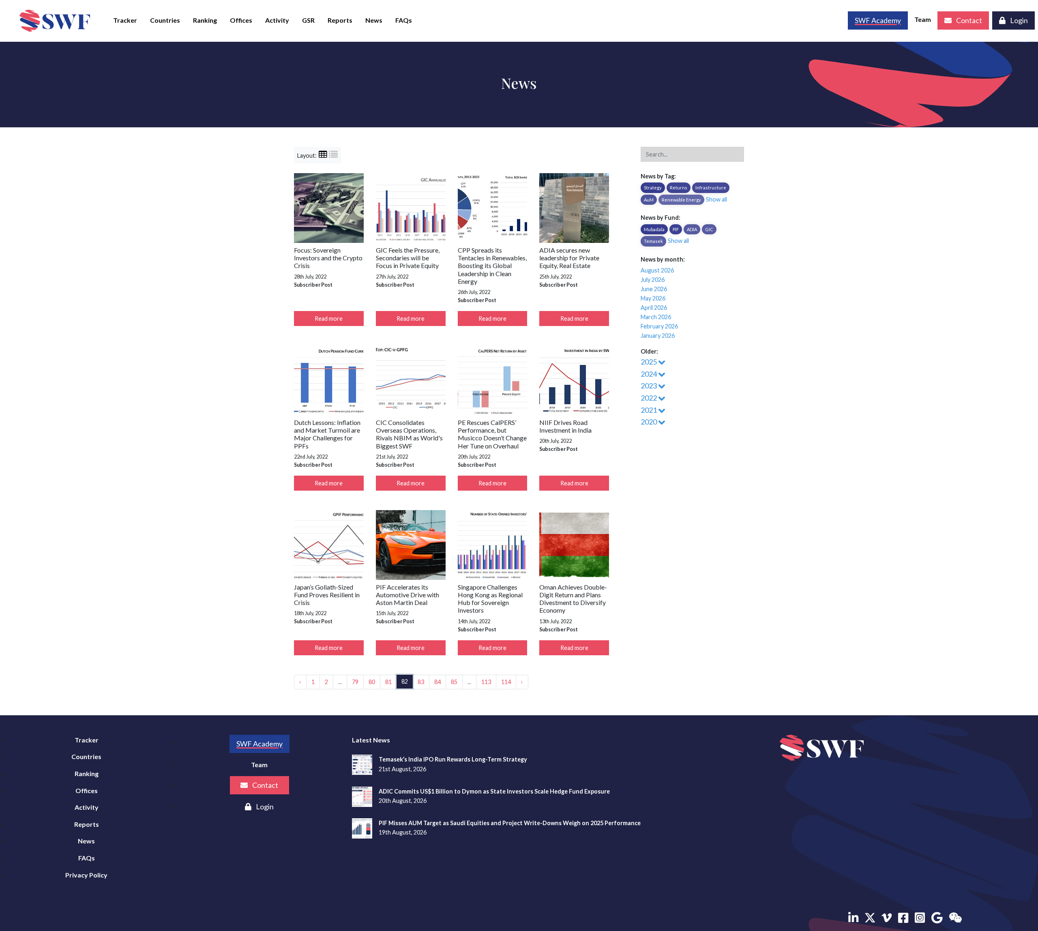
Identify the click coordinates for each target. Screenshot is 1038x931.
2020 (649, 421)
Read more (329, 318)
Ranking (205, 20)
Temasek (653, 241)
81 (388, 681)
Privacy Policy (86, 875)
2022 (649, 397)
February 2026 (659, 326)
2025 (649, 361)
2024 (649, 373)
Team (922, 19)
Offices (241, 20)
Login (1018, 20)
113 (486, 681)
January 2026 (658, 335)
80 (372, 681)
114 (506, 681)
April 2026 (654, 307)
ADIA (692, 229)
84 (437, 681)
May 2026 (653, 298)
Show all (716, 199)
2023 (649, 385)
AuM (649, 199)
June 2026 (654, 288)
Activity (277, 20)
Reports (340, 20)
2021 (649, 409)
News (373, 20)
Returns (678, 187)
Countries (165, 20)
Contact (968, 20)
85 (454, 681)
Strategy (653, 187)
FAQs (403, 20)
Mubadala (654, 229)
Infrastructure (710, 187)
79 (355, 681)
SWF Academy (259, 743)
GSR (308, 20)
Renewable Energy (681, 199)
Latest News (371, 740)
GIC (709, 229)
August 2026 (657, 270)
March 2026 (656, 316)
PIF (676, 229)
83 (421, 681)
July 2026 (653, 279)
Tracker (125, 20)
